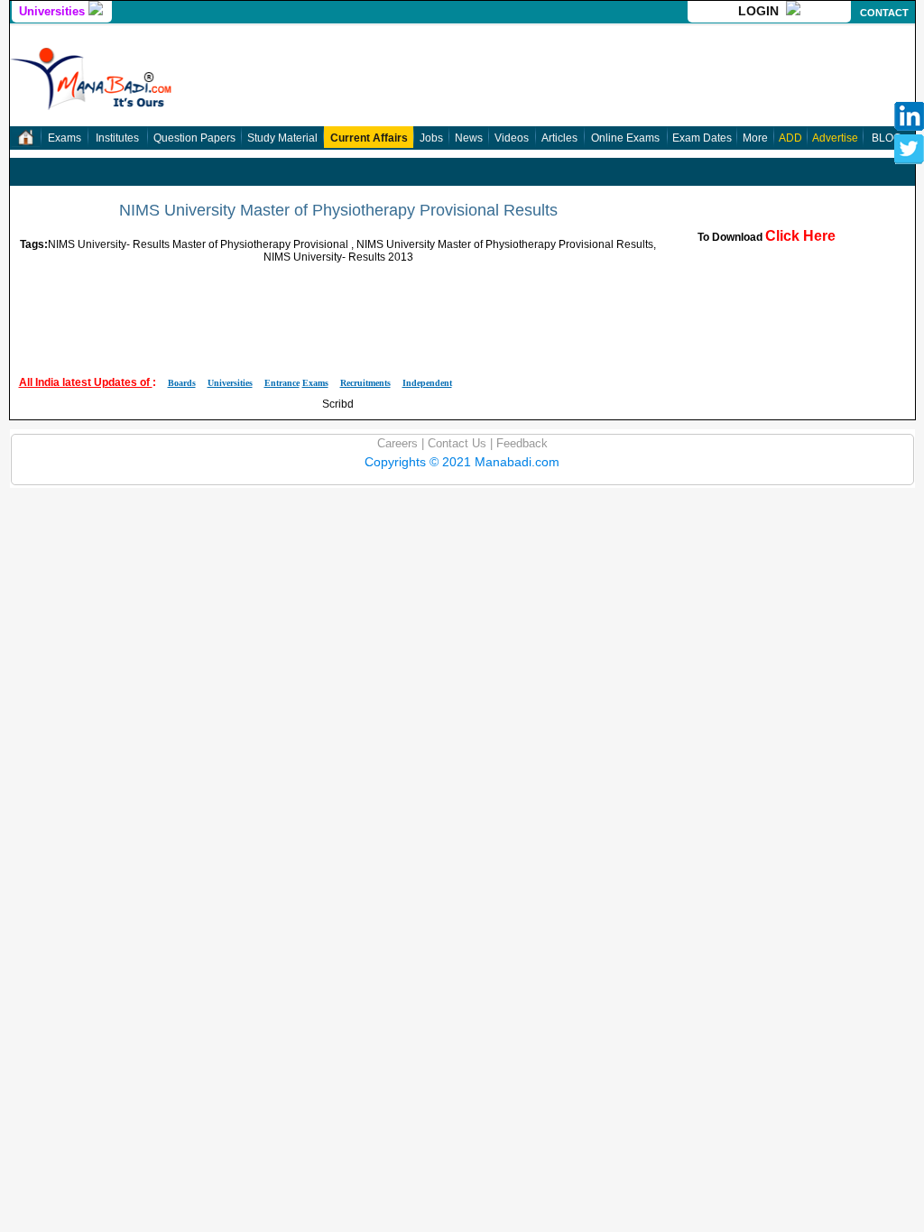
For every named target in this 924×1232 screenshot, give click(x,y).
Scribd (338, 404)
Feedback (520, 443)
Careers (397, 443)
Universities (53, 11)
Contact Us (455, 443)
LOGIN (762, 11)
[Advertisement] (338, 304)
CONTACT (884, 12)
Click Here (800, 236)
